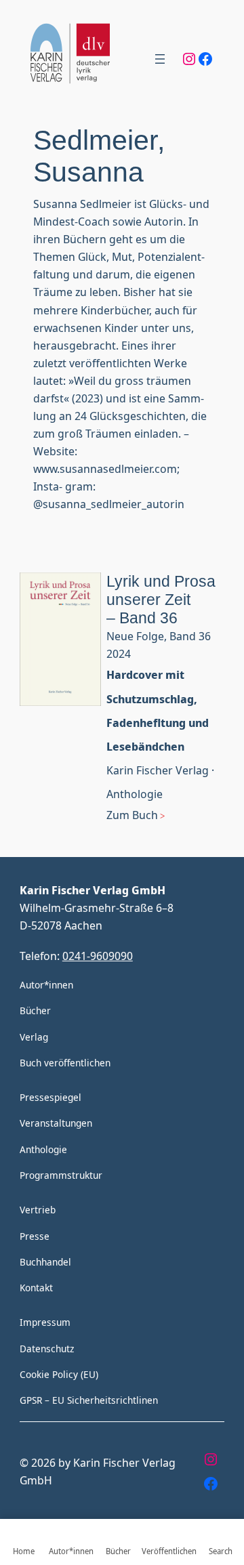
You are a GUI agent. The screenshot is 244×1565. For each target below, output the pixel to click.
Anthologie (134, 793)
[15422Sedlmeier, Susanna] (60, 709)
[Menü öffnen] (160, 59)
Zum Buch (132, 814)
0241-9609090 (97, 955)
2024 (118, 653)
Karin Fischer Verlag (157, 770)
